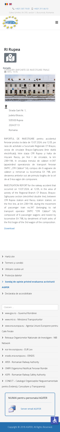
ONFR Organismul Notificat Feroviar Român (26, 368)
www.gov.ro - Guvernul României (20, 313)
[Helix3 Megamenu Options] (56, 22)
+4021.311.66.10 (41, 8)
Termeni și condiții (13, 262)
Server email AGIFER (31, 408)
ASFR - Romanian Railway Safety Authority (25, 374)
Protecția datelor (13, 275)
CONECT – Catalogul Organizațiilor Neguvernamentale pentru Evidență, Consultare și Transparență (30, 383)
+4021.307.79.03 (22, 8)
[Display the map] (10, 58)
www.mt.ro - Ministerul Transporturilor (23, 319)
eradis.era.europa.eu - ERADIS (19, 355)
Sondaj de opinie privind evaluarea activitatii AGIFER (28, 284)
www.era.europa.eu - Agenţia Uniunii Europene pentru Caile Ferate (30, 328)
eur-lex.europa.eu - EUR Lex (18, 349)
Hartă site (9, 256)
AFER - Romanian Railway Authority (21, 362)
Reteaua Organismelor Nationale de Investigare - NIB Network (29, 340)
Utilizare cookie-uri (14, 269)
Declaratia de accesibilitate (18, 293)
